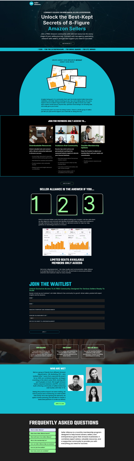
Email (31, 303)
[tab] (42, 430)
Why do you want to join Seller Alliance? (42, 321)
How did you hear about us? (38, 315)
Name (31, 298)
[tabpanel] (81, 437)
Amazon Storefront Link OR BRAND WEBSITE (42, 309)
